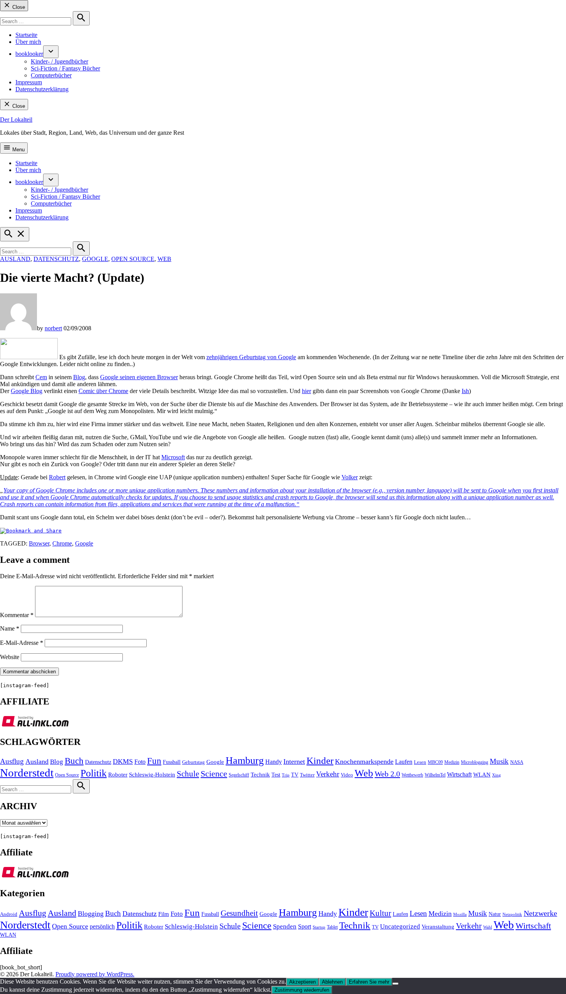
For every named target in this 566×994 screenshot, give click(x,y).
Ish (465, 391)
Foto (140, 761)
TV (294, 775)
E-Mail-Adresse (21, 642)
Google (95, 259)
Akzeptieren (302, 982)
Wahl (487, 927)
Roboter (117, 774)
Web (164, 259)
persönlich (102, 926)
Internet (294, 761)
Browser (39, 543)
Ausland (15, 259)
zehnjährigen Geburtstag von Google (251, 357)
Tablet (332, 927)
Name (9, 628)
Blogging (91, 913)
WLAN (482, 774)
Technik (260, 774)
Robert (57, 477)
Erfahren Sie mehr (369, 982)
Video (347, 775)
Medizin (451, 762)
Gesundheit (239, 913)
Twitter (307, 775)
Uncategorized (400, 926)
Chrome (62, 543)
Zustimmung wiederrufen (302, 990)
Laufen (403, 761)
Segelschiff (239, 775)
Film (163, 914)
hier (306, 391)
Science (214, 773)
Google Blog (26, 391)
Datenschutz (56, 259)
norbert (53, 328)
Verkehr (327, 774)
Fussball (172, 762)
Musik (499, 761)
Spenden (284, 926)
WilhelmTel (435, 775)
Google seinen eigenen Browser (139, 377)
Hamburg (245, 760)
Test (275, 775)
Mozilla (460, 914)
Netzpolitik (512, 914)
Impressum (28, 82)
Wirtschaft (459, 774)
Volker (350, 477)
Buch (74, 761)
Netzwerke (540, 913)
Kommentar (16, 615)
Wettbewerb (412, 775)
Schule (188, 773)
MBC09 (435, 762)
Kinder (319, 760)
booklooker (29, 53)
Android (8, 914)
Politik (93, 773)
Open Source (132, 259)
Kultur (380, 913)
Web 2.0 (387, 774)
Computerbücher (51, 75)
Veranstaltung (438, 927)
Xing (496, 775)
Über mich (28, 41)
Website (9, 657)
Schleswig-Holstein (152, 774)
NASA (516, 762)
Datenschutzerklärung (42, 89)
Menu (18, 149)
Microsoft (173, 457)
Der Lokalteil (16, 119)
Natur (495, 914)
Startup (319, 927)
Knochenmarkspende (364, 761)
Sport (304, 926)
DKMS (123, 761)
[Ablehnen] (395, 983)
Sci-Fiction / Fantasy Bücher (65, 68)
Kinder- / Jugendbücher (59, 61)
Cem (41, 377)
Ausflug (12, 761)
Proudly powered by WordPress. (94, 974)
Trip (286, 775)
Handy (273, 761)
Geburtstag (193, 762)
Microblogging (474, 762)
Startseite (26, 35)
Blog (79, 377)
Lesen (420, 762)
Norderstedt (27, 772)
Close (18, 7)
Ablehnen (332, 982)
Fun (154, 761)
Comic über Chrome (103, 391)
